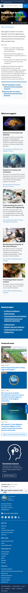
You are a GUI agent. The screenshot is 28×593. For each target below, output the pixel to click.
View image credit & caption (20, 22)
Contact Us (4, 534)
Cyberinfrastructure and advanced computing (13, 320)
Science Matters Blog (6, 545)
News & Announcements (7, 541)
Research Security (5, 577)
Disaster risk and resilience (14, 327)
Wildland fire (9, 332)
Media (2, 558)
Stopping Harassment (6, 575)
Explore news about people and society (14, 434)
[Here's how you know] (14, 2)
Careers (3, 528)
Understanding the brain (13, 330)
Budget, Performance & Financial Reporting (12, 571)
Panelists (3, 562)
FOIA (2, 588)
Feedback (26, 411)
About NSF (3, 526)
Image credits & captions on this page (13, 491)
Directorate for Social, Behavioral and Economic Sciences (13, 94)
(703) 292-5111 (5, 509)
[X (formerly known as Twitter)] (5, 517)
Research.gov (4, 582)
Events (2, 543)
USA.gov (13, 588)
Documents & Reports (6, 569)
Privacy (23, 586)
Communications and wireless (15, 316)
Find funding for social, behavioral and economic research (13, 87)
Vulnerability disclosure (6, 586)
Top (25, 479)
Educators (3, 560)
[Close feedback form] (26, 406)
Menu (25, 5)
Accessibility (19, 588)
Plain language (4, 590)
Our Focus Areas (10, 27)
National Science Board (7, 532)
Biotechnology (9, 314)
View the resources (9, 475)
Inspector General (16, 586)
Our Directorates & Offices (7, 530)
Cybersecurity (9, 324)
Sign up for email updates (11, 513)
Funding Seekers (5, 551)
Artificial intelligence (12, 311)
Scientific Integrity (5, 579)
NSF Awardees (4, 553)
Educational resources (10, 463)
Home (2, 27)
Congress (3, 556)
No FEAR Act (7, 588)
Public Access (4, 573)
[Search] (20, 6)
